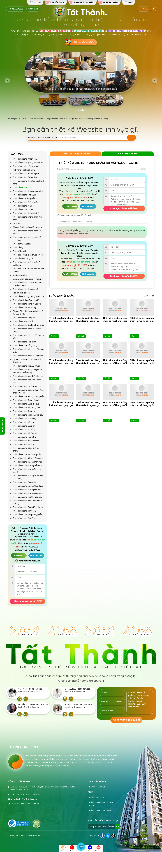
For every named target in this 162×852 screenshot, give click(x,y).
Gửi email (78, 222)
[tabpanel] (81, 79)
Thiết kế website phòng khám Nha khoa (27, 218)
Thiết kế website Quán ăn (24, 426)
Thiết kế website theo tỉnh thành (27, 213)
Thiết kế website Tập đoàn (24, 342)
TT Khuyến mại (98, 850)
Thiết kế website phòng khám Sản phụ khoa (27, 238)
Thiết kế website (36, 119)
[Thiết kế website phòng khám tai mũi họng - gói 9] (115, 392)
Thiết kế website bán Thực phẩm (27, 454)
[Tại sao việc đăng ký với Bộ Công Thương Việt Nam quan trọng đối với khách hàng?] (18, 823)
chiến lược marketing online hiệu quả (127, 31)
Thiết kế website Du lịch (23, 209)
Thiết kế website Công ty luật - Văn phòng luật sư (28, 391)
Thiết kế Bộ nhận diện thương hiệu (28, 255)
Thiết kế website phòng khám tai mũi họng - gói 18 (115, 321)
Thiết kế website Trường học (25, 177)
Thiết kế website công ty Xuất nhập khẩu (28, 350)
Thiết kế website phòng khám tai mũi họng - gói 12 (142, 363)
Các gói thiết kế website (55, 119)
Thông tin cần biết (97, 787)
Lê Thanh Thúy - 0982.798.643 (78, 704)
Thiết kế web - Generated (100, 811)
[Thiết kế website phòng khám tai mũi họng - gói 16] (61, 350)
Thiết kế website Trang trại (24, 437)
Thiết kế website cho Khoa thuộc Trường (27, 502)
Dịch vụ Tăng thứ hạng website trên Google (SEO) (28, 312)
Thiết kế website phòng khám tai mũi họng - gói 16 (61, 363)
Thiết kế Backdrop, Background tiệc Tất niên (28, 270)
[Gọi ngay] (19, 698)
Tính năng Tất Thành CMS (24, 170)
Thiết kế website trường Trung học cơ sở (28, 470)
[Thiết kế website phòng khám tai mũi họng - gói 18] (115, 307)
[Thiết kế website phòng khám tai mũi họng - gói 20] (61, 307)
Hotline (72, 850)
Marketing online (20, 275)
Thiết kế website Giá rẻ (23, 321)
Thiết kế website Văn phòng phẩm (27, 514)
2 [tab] (79, 110)
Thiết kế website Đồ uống (24, 429)
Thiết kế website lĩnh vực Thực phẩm (28, 396)
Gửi (117, 826)
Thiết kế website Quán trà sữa (26, 404)
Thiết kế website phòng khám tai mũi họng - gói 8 (142, 405)
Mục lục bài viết (2, 426)
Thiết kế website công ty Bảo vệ (27, 304)
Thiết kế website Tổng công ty (26, 345)
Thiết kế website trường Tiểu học (27, 465)
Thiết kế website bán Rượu (24, 422)
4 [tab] (86, 110)
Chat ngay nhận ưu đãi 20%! (28, 601)
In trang (89, 222)
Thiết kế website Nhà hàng (24, 195)
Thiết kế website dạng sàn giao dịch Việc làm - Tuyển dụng (28, 371)
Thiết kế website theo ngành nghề (28, 191)
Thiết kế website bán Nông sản (26, 407)
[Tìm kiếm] (131, 137)
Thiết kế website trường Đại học (27, 490)
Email (89, 850)
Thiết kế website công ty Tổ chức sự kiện (29, 336)
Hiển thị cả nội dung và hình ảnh (75, 154)
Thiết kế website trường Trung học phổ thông (28, 477)
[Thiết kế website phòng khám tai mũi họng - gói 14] (88, 350)
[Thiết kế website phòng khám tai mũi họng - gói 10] (88, 392)
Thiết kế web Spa (96, 797)
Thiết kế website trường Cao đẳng (28, 486)
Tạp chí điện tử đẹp (21, 293)
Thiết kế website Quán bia (24, 411)
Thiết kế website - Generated (26, 166)
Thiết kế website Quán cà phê (26, 400)
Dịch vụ (24, 119)
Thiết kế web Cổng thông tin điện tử (28, 296)
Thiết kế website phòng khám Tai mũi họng (27, 263)
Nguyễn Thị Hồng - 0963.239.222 (33, 704)
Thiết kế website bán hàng (24, 307)
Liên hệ (63, 850)
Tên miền (17, 223)
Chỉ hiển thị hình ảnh (127, 154)
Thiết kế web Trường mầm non (26, 198)
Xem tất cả (149, 296)
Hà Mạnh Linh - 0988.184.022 (77, 689)
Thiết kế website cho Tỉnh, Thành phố (27, 381)
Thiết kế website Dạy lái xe (24, 518)
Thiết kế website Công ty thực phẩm (26, 449)
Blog (90, 792)
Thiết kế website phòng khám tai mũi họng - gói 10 (88, 405)
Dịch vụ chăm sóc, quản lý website (28, 279)
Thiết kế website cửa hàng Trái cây (28, 415)
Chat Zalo (33, 9)
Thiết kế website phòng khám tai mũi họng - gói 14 (88, 363)
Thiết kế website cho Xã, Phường (27, 366)
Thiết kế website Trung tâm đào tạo (28, 507)
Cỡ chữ (137, 169)
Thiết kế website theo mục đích (26, 289)
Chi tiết (54, 336)
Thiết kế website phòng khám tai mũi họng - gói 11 (61, 405)
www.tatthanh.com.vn (29, 804)
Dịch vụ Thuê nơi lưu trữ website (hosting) (27, 360)
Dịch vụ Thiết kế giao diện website (27, 227)
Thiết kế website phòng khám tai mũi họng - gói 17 (142, 321)
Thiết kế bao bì (19, 251)
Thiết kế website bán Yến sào (25, 433)
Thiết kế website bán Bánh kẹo (26, 441)
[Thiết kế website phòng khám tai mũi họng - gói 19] (88, 307)
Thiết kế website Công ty (24, 318)
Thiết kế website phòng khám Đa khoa (27, 232)
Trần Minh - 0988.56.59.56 (30, 689)
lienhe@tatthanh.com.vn (29, 692)
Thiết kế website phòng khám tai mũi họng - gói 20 (61, 321)
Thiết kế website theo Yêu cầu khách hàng (28, 182)
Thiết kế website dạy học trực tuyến (28, 325)
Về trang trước (64, 222)
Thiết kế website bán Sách (24, 511)
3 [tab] (82, 110)
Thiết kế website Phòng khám (25, 202)
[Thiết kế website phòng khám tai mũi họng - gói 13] (115, 350)
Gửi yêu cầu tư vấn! (83, 42)
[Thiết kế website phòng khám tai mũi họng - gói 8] (142, 392)
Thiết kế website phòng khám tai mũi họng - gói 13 (115, 363)
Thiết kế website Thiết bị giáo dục (27, 497)
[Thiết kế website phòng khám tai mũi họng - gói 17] (142, 307)
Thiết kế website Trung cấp (24, 482)
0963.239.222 (16, 9)
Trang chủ (14, 119)
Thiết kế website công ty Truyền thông (27, 330)
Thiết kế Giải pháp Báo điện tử (26, 300)
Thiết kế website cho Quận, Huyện (28, 376)
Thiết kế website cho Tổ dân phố (27, 386)
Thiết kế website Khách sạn (25, 159)
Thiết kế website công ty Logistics (28, 356)
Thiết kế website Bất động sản (26, 173)
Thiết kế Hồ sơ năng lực (23, 258)
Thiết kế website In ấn (22, 206)
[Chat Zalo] (25, 698)
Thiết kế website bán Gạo (24, 444)
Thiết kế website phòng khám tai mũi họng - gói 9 (115, 405)
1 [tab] (76, 110)
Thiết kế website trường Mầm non (27, 462)
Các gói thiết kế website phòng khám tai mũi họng (88, 119)
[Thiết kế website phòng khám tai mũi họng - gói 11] (61, 392)
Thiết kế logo (18, 247)
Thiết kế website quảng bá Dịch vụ (28, 162)
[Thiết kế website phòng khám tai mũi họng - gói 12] (142, 350)
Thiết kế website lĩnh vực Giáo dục (28, 458)
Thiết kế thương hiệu (22, 244)
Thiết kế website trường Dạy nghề (28, 493)
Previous (7, 80)
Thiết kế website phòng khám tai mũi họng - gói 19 (88, 321)
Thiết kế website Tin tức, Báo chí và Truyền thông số (28, 284)
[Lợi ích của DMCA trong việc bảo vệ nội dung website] (36, 824)
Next (154, 80)
